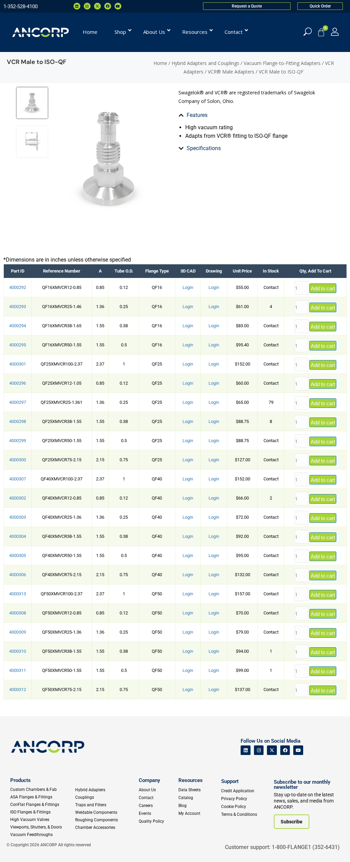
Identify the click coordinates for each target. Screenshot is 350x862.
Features (197, 115)
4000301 (17, 364)
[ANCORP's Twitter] (272, 750)
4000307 (17, 478)
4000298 (17, 421)
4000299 (17, 440)
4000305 (17, 555)
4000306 (17, 574)
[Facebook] (107, 6)
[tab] (232, 115)
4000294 (17, 325)
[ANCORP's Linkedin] (246, 750)
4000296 (17, 383)
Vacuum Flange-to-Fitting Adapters (282, 63)
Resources (190, 780)
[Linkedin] (76, 6)
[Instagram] (87, 6)
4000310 (17, 651)
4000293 (17, 306)
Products (20, 780)
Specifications (204, 148)
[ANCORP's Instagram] (259, 750)
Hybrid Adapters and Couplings (205, 63)
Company (149, 780)
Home (160, 63)
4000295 (17, 344)
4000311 (17, 670)
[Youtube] (118, 6)
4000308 (17, 612)
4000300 (17, 459)
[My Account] (335, 31)
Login (188, 287)
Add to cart (323, 288)
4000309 (17, 632)
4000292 (17, 287)
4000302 (17, 498)
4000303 (17, 517)
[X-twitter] (97, 6)
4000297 (17, 402)
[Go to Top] (17, 846)
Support (230, 781)
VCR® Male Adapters (231, 71)
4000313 (17, 593)
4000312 (17, 689)
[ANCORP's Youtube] (298, 750)
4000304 (17, 536)
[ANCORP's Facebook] (285, 750)
